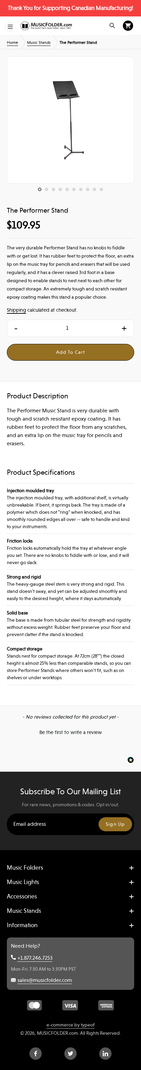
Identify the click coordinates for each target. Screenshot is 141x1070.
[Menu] (10, 27)
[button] (70, 731)
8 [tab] (89, 191)
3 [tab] (55, 191)
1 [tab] (41, 191)
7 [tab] (82, 191)
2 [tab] (48, 191)
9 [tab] (96, 191)
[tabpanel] (70, 120)
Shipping (16, 310)
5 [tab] (68, 191)
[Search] (112, 25)
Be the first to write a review (70, 732)
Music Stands (39, 42)
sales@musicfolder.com (44, 980)
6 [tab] (75, 191)
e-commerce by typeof (70, 1025)
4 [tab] (62, 191)
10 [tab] (103, 191)
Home (12, 42)
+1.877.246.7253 (34, 958)
